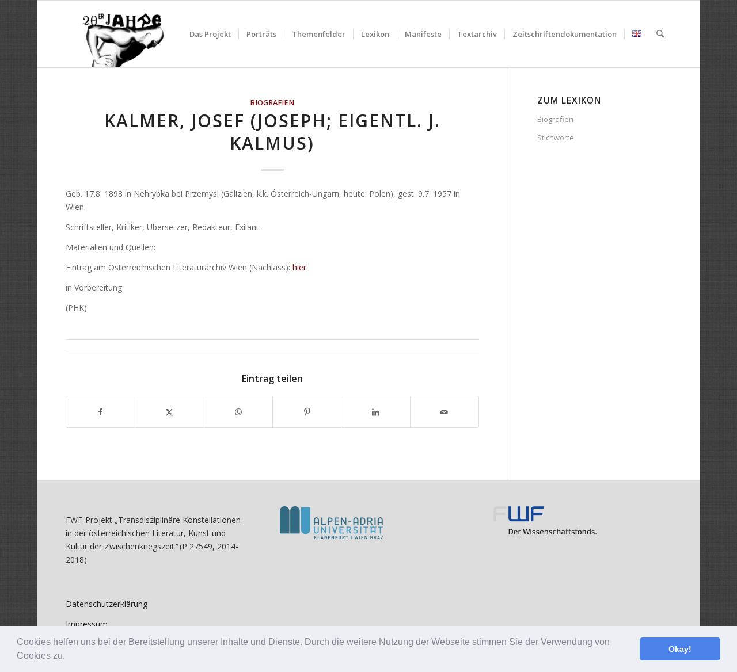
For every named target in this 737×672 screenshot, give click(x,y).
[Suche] (660, 34)
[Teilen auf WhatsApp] (238, 411)
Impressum (87, 623)
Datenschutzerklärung (106, 603)
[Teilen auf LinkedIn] (375, 411)
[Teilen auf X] (169, 411)
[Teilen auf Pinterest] (307, 411)
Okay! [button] (680, 649)
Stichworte (555, 137)
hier (299, 267)
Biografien (272, 103)
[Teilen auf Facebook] (100, 411)
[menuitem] (210, 34)
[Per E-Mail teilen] (444, 411)
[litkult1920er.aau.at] (117, 34)
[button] (69, 657)
